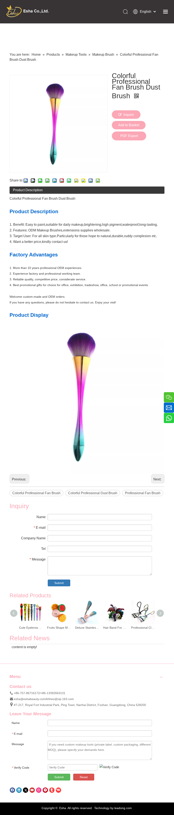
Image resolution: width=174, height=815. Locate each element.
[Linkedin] (19, 790)
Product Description (28, 190)
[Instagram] (38, 790)
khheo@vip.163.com (60, 699)
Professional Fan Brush (142, 493)
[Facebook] (12, 790)
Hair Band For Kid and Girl (115, 627)
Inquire (128, 114)
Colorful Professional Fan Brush (36, 493)
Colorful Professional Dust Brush (92, 493)
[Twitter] (25, 790)
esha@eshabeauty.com (29, 699)
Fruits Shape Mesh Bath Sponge (59, 627)
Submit (59, 583)
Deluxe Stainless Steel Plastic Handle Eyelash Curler (87, 627)
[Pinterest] (45, 790)
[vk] (58, 790)
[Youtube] (32, 790)
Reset (84, 777)
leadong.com (123, 808)
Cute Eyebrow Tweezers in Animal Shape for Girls (31, 627)
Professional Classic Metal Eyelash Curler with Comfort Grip (143, 627)
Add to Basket (128, 125)
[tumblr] (52, 790)
